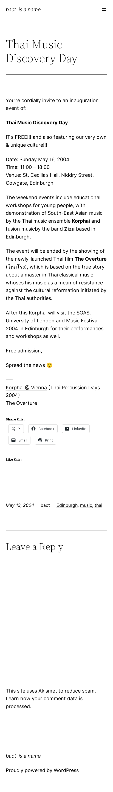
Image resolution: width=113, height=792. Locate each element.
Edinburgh (67, 505)
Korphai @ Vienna (26, 387)
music (86, 505)
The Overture (21, 403)
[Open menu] (104, 9)
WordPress (66, 770)
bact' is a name (23, 9)
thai (98, 505)
